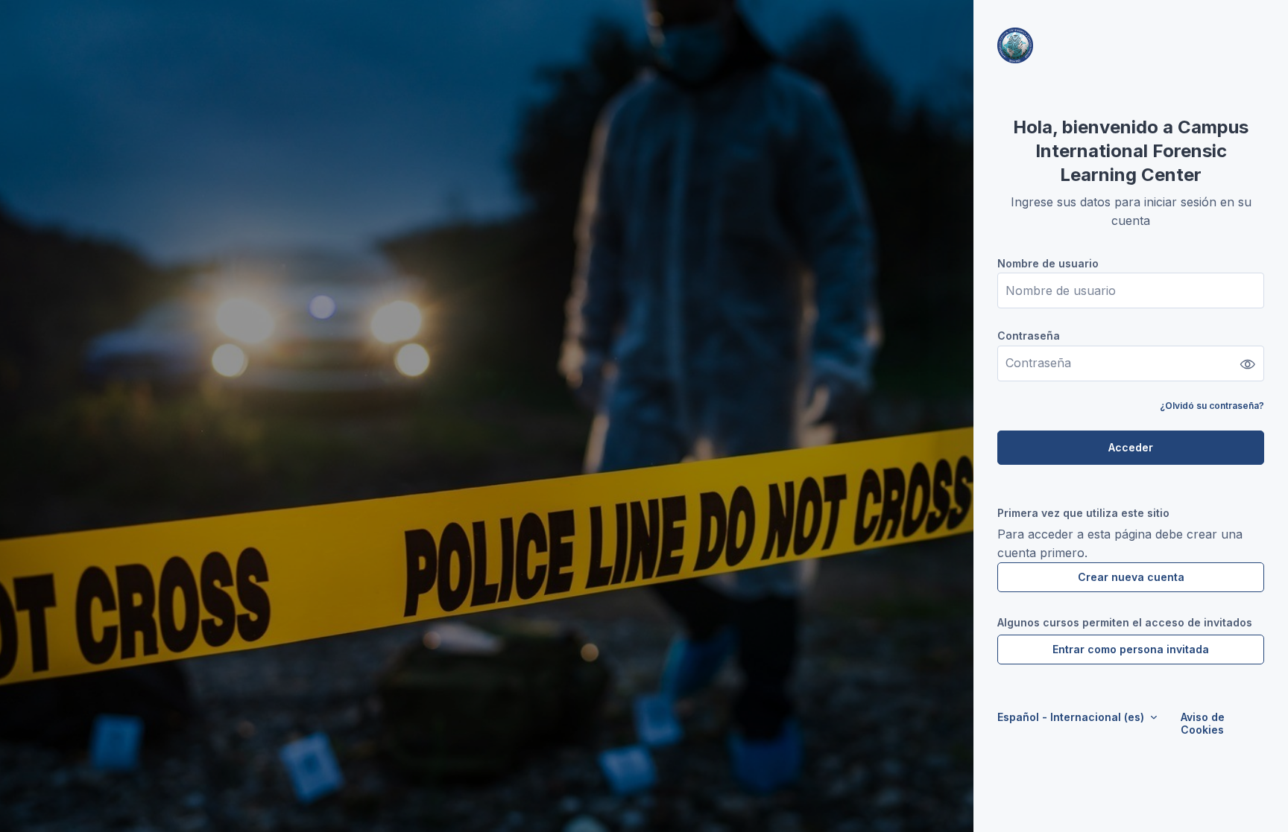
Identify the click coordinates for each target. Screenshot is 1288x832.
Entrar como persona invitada (1130, 649)
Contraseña (1028, 335)
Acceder (1130, 447)
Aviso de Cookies (1203, 723)
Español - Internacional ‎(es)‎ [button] (1072, 717)
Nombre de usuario (1048, 263)
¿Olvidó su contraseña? (1212, 405)
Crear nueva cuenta (1131, 577)
